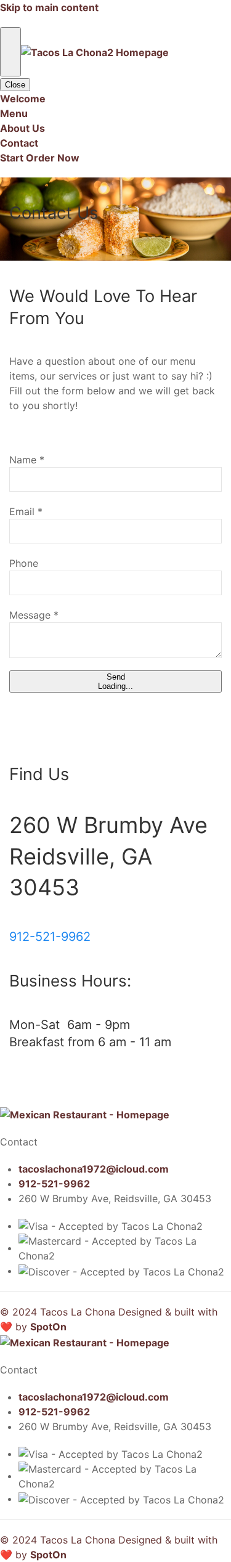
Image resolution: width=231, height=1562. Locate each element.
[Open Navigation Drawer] (10, 51)
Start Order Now (39, 158)
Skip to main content (49, 7)
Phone (23, 563)
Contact (19, 143)
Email (26, 511)
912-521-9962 (50, 936)
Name (26, 460)
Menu (14, 113)
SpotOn (48, 1326)
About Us (22, 128)
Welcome (23, 98)
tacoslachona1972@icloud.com (93, 1169)
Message (34, 615)
